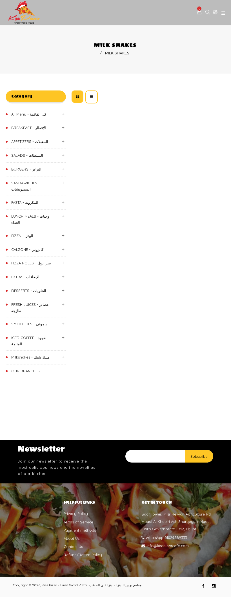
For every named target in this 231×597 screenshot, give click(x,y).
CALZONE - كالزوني (27, 249)
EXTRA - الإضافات (25, 277)
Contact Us (73, 546)
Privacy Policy (76, 513)
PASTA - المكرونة (24, 202)
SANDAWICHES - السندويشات (25, 186)
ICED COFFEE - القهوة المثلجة (29, 340)
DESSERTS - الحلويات (28, 290)
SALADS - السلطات (27, 155)
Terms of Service (78, 522)
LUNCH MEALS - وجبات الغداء (30, 219)
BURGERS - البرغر (26, 169)
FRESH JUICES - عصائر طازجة (30, 307)
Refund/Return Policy (83, 554)
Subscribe (199, 456)
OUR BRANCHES (25, 371)
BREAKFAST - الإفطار (28, 127)
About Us (71, 538)
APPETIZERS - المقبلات (29, 141)
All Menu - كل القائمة (28, 114)
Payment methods (80, 530)
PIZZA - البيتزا (22, 235)
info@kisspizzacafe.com (167, 545)
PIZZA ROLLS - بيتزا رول (31, 263)
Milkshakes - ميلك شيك (30, 357)
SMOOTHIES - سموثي (29, 324)
